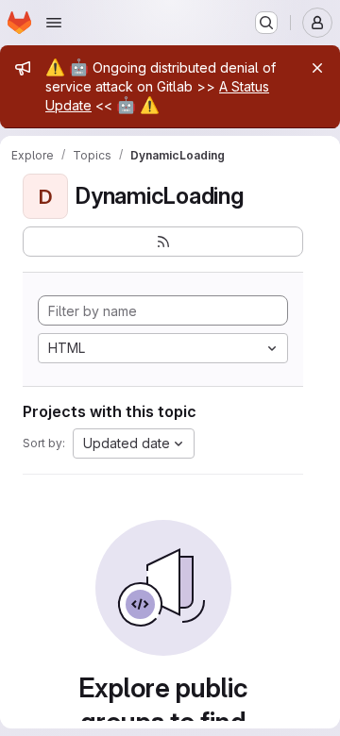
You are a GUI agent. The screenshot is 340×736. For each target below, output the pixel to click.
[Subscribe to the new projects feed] (163, 241)
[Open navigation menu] (54, 23)
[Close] (317, 68)
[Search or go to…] (266, 22)
